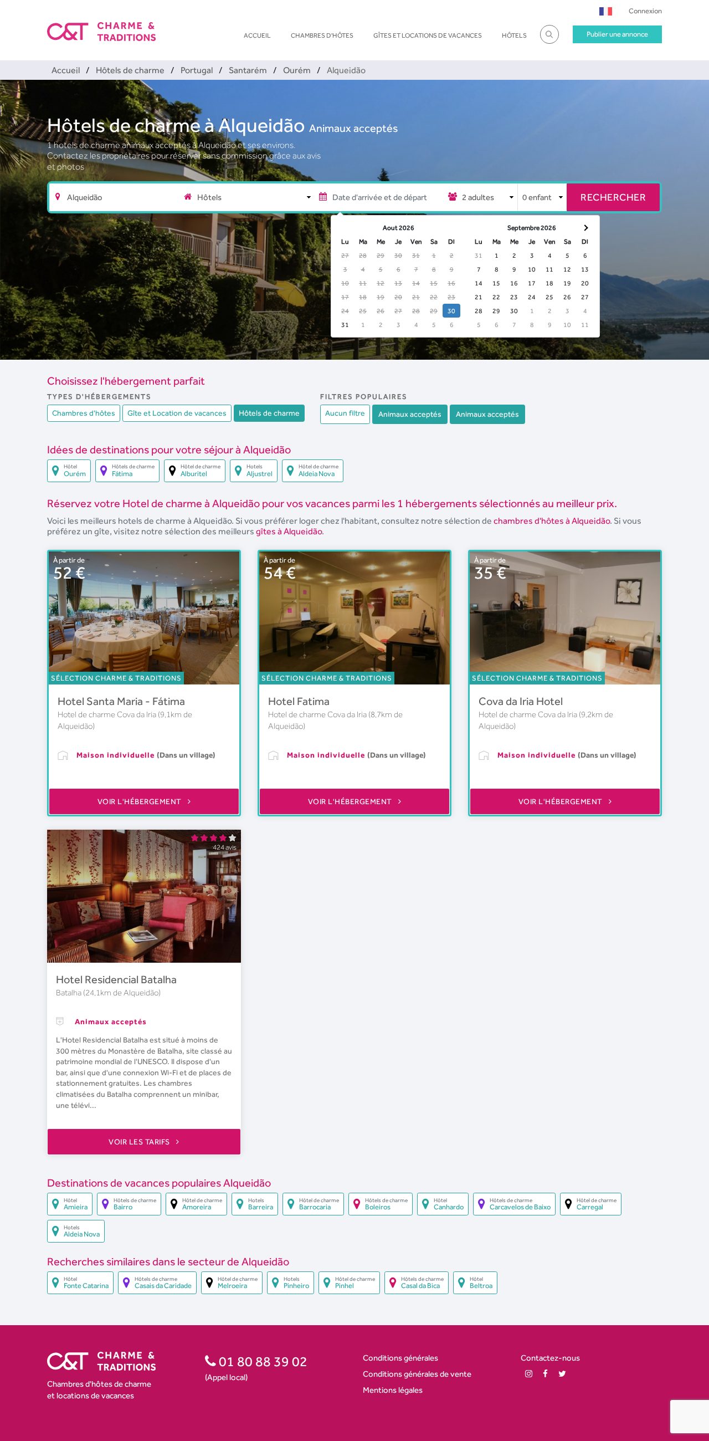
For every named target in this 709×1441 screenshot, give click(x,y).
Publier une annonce (617, 34)
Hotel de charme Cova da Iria (108, 714)
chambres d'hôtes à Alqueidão (552, 520)
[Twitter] (562, 1373)
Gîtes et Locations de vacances (427, 35)
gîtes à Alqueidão (289, 531)
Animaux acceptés (353, 128)
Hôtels (514, 35)
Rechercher (613, 197)
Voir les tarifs (140, 1141)
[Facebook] (545, 1373)
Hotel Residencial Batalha (116, 979)
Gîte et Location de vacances (177, 412)
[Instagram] (529, 1373)
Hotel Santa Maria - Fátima (121, 701)
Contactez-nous (550, 1357)
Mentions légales (393, 1389)
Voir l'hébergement (140, 801)
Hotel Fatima (299, 701)
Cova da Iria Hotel (521, 701)
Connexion (645, 10)
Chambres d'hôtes (322, 35)
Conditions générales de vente (417, 1373)
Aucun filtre (345, 412)
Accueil (257, 35)
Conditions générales (400, 1357)
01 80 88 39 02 (261, 1361)
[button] (605, 11)
